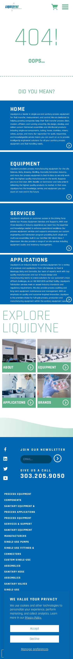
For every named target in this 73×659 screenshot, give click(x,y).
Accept (34, 628)
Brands (44, 402)
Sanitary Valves (15, 583)
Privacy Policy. (33, 618)
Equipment (47, 367)
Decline (34, 639)
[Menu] (65, 8)
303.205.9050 (42, 476)
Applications (14, 402)
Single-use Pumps (16, 541)
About (8, 367)
